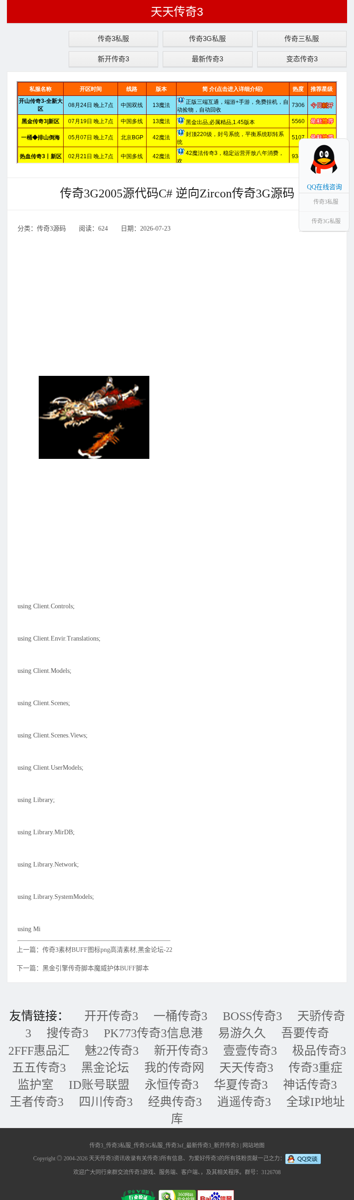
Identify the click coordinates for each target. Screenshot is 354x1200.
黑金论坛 (105, 1068)
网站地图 (253, 1145)
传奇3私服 (113, 38)
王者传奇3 (37, 1102)
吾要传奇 (305, 1033)
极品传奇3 (319, 1050)
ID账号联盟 (99, 1085)
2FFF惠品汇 (39, 1050)
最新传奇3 (207, 59)
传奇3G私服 (207, 38)
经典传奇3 (175, 1102)
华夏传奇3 (241, 1085)
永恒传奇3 (172, 1085)
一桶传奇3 (180, 1016)
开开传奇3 (111, 1016)
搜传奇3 (67, 1033)
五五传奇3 (39, 1068)
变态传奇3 (302, 59)
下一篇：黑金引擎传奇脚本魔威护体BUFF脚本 (83, 968)
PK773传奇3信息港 (153, 1033)
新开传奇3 (113, 59)
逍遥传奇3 (244, 1102)
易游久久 (242, 1033)
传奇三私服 (301, 38)
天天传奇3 (177, 11)
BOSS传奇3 (252, 1016)
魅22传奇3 (112, 1050)
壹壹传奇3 (250, 1050)
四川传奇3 (106, 1102)
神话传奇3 (310, 1085)
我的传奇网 (174, 1068)
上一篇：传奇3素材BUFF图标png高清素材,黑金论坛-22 (94, 949)
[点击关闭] (339, 138)
